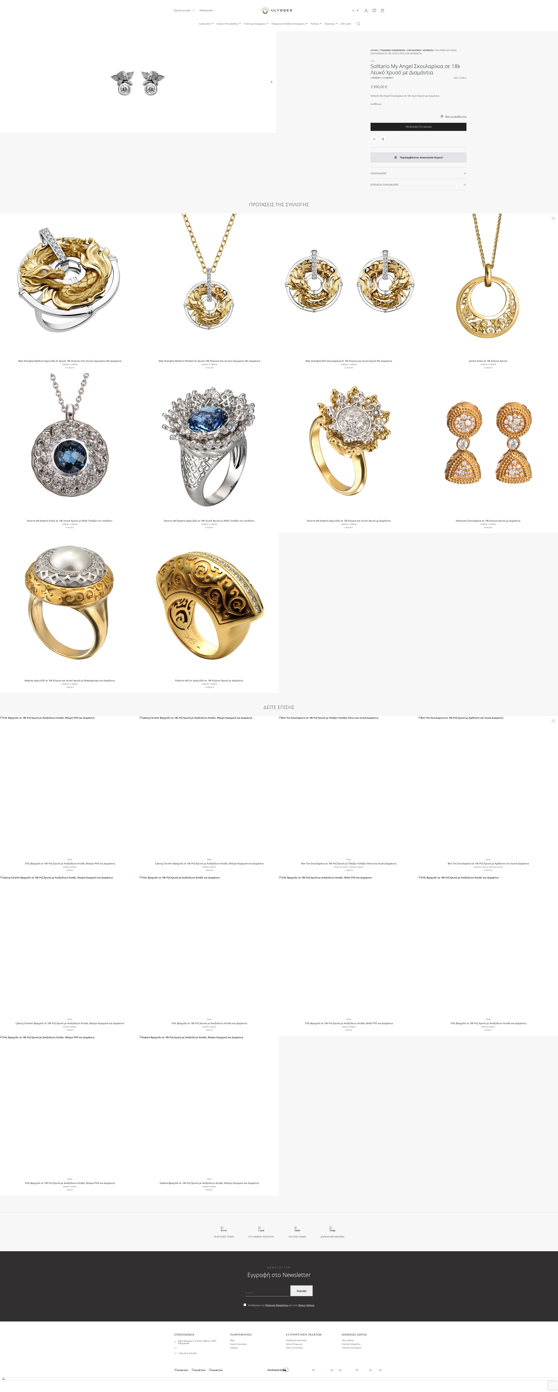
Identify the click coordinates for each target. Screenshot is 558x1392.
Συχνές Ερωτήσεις (238, 1344)
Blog (232, 1340)
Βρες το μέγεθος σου (455, 116)
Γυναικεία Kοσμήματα (392, 50)
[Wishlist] (553, 218)
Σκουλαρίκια (414, 50)
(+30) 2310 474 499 (187, 1353)
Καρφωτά (428, 50)
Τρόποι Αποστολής (294, 1348)
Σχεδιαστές (205, 23)
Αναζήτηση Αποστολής (296, 1340)
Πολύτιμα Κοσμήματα (255, 23)
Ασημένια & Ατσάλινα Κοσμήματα (288, 23)
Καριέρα (234, 1348)
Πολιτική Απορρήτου (277, 1305)
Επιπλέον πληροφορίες (384, 184)
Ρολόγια (315, 23)
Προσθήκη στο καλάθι (419, 126)
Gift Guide (345, 23)
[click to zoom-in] (138, 82)
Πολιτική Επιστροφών (352, 1348)
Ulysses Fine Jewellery (227, 23)
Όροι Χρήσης (348, 1340)
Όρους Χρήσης (306, 1305)
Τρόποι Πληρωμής (294, 1344)
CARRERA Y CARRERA (382, 77)
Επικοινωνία (206, 10)
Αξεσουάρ (330, 23)
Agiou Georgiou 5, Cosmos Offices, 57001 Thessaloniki (197, 1342)
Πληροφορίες (379, 173)
